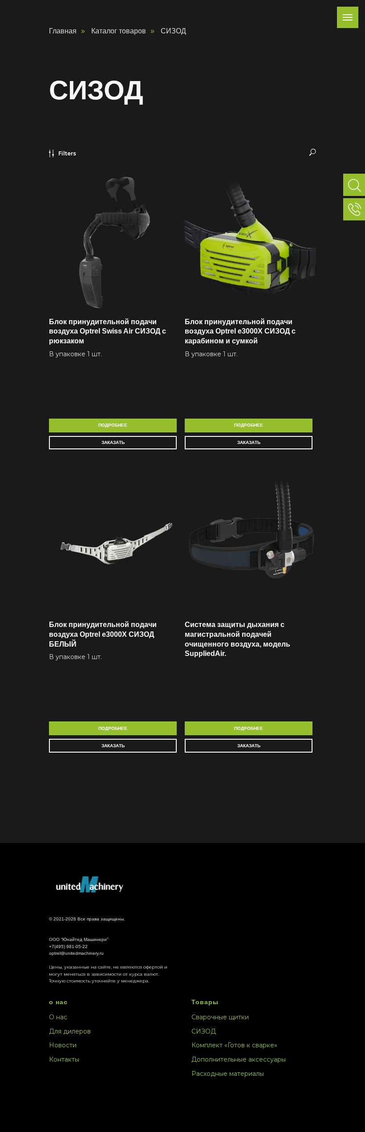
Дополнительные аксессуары (238, 1059)
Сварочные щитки (220, 1017)
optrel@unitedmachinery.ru (76, 953)
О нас (58, 1017)
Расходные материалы (227, 1074)
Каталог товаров (118, 31)
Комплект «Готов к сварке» (234, 1045)
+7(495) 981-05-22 (68, 946)
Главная (63, 31)
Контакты (64, 1059)
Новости (63, 1045)
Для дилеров (70, 1031)
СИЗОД (203, 1031)
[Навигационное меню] (348, 17)
